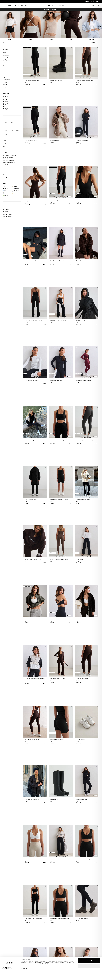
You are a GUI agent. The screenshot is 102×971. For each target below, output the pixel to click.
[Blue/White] (12, 190)
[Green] (3, 195)
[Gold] (12, 193)
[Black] (3, 188)
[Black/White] (12, 188)
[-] (3, 186)
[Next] (100, 26)
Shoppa (10, 5)
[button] (67, 136)
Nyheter (17, 5)
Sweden (97, 1)
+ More (5, 69)
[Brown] (3, 193)
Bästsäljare (24, 5)
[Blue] (3, 190)
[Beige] (12, 186)
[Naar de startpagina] (51, 5)
